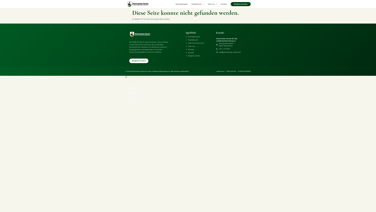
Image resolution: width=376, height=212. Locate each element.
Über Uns (211, 4)
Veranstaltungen (181, 4)
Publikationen (196, 4)
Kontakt (224, 4)
